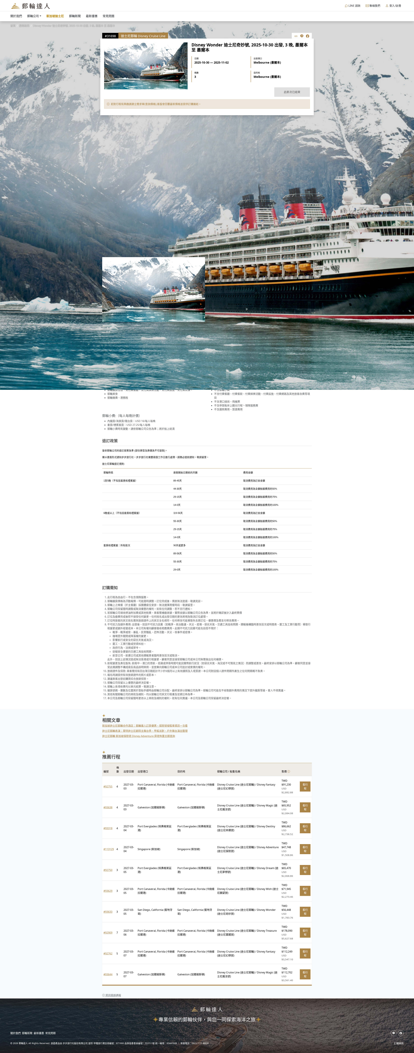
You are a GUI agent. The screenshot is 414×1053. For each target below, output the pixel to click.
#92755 (108, 786)
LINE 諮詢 (354, 5)
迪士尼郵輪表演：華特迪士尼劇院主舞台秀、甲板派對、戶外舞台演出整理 (145, 731)
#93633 (108, 912)
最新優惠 (92, 16)
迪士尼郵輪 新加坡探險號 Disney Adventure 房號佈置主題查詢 (138, 736)
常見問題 (108, 16)
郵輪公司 (33, 16)
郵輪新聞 (75, 16)
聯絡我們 (374, 5)
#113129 (109, 849)
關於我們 (16, 16)
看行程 (305, 786)
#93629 (108, 891)
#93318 (108, 828)
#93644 (108, 974)
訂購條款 (399, 1043)
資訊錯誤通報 (113, 995)
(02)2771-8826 (200, 1043)
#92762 (108, 953)
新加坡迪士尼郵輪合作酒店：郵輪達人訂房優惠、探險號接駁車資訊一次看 (145, 725)
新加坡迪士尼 (55, 16)
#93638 (108, 807)
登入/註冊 (395, 5)
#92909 (108, 932)
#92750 (108, 870)
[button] (108, 289)
